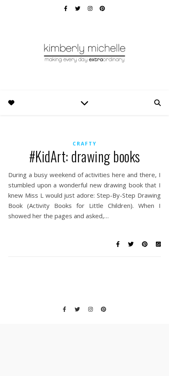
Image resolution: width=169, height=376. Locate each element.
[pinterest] (102, 8)
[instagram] (91, 8)
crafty (85, 143)
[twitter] (78, 8)
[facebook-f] (66, 8)
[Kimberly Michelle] (84, 52)
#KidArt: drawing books (84, 156)
